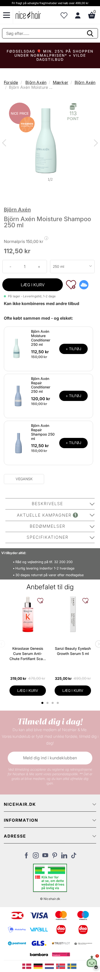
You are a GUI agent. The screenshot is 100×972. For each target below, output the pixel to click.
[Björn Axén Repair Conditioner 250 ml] (18, 395)
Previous (5, 143)
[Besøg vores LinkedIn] (64, 856)
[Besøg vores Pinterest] (55, 856)
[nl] (50, 965)
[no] (61, 965)
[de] (39, 965)
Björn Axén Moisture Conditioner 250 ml (40, 337)
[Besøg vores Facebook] (26, 856)
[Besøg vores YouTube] (45, 856)
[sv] (72, 965)
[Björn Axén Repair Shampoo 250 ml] (18, 442)
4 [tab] (58, 702)
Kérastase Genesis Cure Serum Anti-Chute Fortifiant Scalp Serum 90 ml (27, 653)
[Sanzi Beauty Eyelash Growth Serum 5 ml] (73, 614)
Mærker (60, 82)
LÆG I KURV (33, 284)
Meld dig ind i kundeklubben (50, 757)
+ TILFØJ (73, 349)
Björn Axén (35, 82)
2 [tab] (48, 702)
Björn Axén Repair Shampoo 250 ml (43, 431)
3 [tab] (53, 702)
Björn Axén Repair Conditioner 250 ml (40, 385)
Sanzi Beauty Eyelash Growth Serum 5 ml (73, 651)
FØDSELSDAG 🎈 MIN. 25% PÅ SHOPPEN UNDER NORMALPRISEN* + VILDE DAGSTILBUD (50, 55)
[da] (28, 965)
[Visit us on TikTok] (73, 856)
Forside (11, 82)
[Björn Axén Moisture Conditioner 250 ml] (18, 348)
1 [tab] (42, 702)
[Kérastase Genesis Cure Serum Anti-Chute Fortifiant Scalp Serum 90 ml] (27, 614)
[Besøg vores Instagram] (36, 856)
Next (95, 143)
